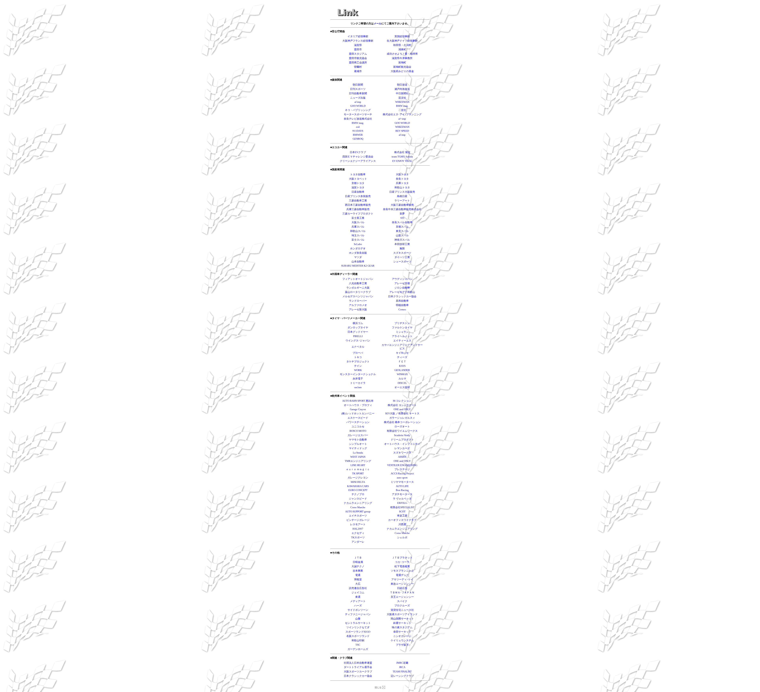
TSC (357, 644)
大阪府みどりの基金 (402, 71)
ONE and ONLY (402, 409)
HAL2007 (357, 528)
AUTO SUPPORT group (357, 511)
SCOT (402, 511)
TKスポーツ (358, 537)
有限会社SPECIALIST (402, 507)
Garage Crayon (358, 409)
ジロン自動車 (402, 287)
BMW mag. (358, 122)
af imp (402, 134)
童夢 (402, 213)
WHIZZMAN (402, 126)
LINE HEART (358, 465)
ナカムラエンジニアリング (402, 528)
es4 (358, 126)
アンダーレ (358, 541)
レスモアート (358, 524)
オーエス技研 (402, 387)
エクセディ (358, 533)
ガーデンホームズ (358, 649)
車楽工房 (402, 515)
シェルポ (402, 537)
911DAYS (357, 130)
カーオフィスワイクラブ (402, 520)
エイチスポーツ (358, 515)
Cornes (402, 309)
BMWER (358, 134)
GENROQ (358, 138)
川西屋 (402, 524)
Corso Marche (402, 533)
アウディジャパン (402, 278)
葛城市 (358, 71)
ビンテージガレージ (358, 520)
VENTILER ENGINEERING (402, 465)
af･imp (402, 118)
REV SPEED (402, 130)
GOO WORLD (402, 122)
